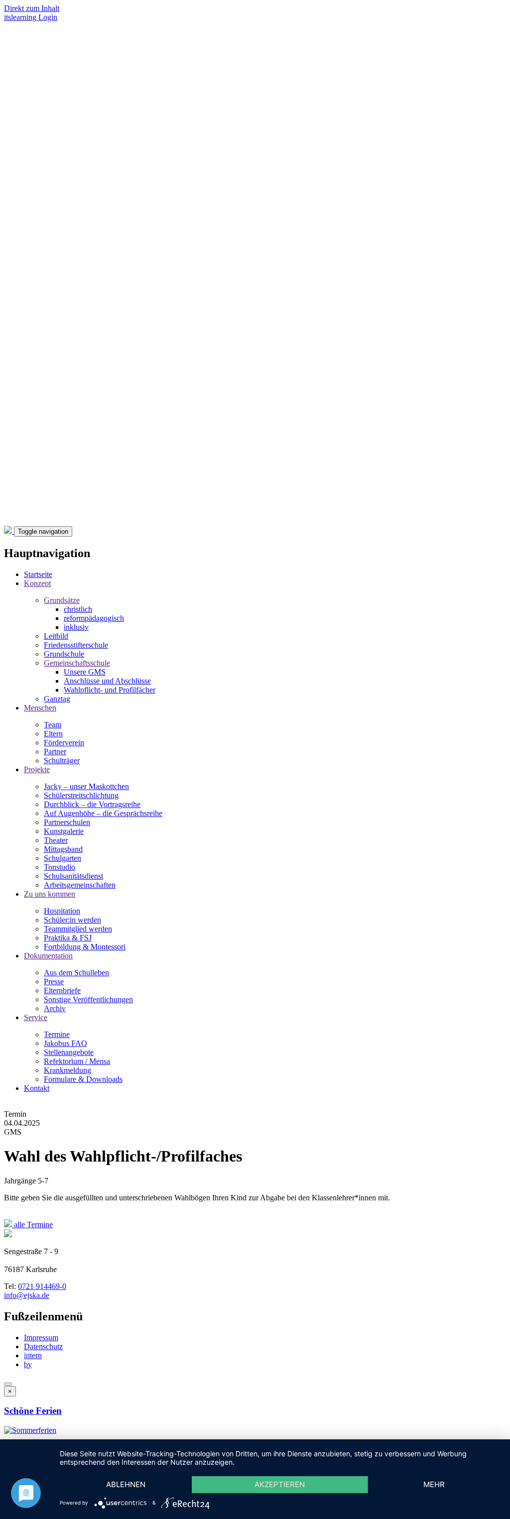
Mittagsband (63, 849)
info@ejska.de (26, 1295)
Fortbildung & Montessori (85, 946)
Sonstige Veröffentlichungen (88, 999)
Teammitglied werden (78, 929)
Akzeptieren (280, 1484)
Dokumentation (48, 955)
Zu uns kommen (49, 894)
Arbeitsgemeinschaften (80, 885)
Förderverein (64, 742)
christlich (78, 609)
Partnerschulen (67, 822)
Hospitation (62, 911)
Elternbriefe (62, 990)
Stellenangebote (69, 1052)
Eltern (53, 733)
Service (35, 1017)
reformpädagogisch (94, 618)
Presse (54, 981)
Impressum (41, 1337)
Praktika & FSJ (68, 938)
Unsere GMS (85, 672)
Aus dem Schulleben (76, 972)
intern (33, 1355)
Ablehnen (125, 1484)
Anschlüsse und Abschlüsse (107, 681)
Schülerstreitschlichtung (81, 795)
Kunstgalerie (64, 831)
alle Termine (32, 1224)
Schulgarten (62, 858)
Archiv (55, 1008)
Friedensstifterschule (76, 645)
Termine (57, 1034)
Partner (55, 751)
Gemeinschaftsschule (77, 663)
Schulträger (62, 760)
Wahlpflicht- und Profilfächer (109, 690)
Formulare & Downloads (83, 1079)
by (28, 1364)
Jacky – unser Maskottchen (86, 786)
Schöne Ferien (33, 1410)
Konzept (37, 583)
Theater (56, 840)
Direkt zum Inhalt (31, 8)
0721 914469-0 (42, 1286)
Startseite (38, 574)
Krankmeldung (67, 1070)
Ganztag (57, 699)
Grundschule (64, 654)
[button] (30, 1430)
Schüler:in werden (72, 920)
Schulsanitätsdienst (73, 876)
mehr (434, 1484)
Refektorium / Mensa (77, 1061)
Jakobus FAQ (65, 1043)
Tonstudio (59, 867)
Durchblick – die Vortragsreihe (92, 804)
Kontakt (36, 1088)
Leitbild (56, 636)
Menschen (40, 707)
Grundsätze (62, 600)
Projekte (37, 769)
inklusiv (76, 627)
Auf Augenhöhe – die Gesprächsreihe (103, 813)
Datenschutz (43, 1346)
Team (52, 724)
